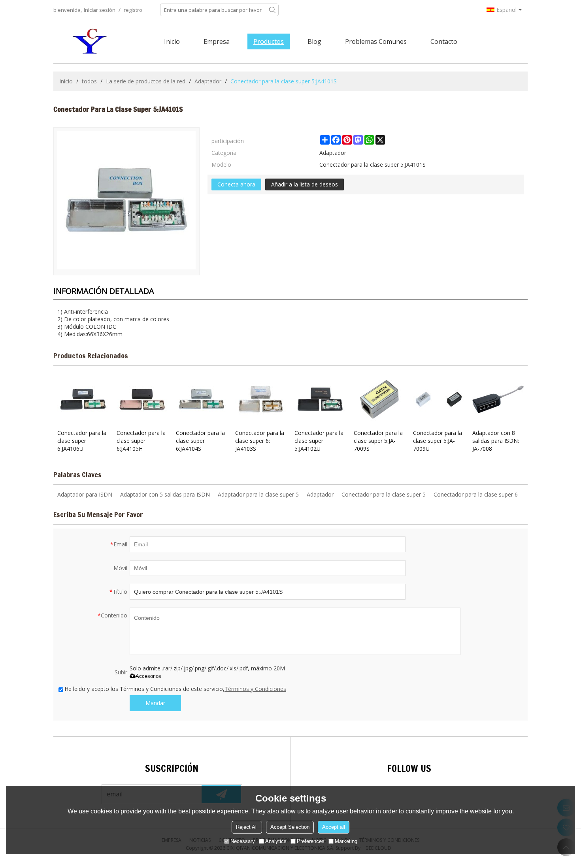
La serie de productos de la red (145, 81)
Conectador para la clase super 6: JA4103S (259, 440)
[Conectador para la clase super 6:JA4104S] (201, 399)
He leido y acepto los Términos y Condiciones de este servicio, (175, 689)
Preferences (310, 841)
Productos (268, 41)
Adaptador (207, 81)
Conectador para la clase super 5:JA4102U (318, 440)
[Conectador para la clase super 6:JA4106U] (83, 399)
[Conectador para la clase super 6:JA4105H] (142, 399)
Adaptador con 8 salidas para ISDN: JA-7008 (495, 440)
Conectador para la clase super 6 (476, 494)
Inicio (172, 41)
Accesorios (148, 676)
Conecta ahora (236, 184)
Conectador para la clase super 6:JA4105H (141, 440)
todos (89, 81)
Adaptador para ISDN (84, 494)
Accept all (333, 827)
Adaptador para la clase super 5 (258, 494)
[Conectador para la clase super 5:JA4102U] (320, 399)
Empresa (217, 41)
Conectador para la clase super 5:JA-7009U (437, 440)
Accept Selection (289, 827)
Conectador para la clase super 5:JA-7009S (378, 440)
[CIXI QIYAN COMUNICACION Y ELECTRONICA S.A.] (90, 41)
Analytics (276, 841)
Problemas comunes (376, 41)
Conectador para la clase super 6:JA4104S (200, 440)
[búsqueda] (272, 10)
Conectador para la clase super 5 (383, 494)
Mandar (155, 703)
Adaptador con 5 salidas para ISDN (165, 494)
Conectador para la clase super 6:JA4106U (81, 440)
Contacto (443, 41)
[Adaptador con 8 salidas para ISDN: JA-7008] (498, 399)
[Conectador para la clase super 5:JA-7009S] (379, 399)
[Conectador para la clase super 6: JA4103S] (261, 399)
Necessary (242, 841)
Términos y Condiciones (255, 689)
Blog (314, 41)
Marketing (346, 841)
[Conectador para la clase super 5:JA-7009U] (438, 399)
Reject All (247, 827)
